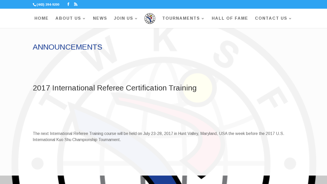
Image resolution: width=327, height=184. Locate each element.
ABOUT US (68, 18)
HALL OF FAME (230, 18)
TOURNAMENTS (181, 18)
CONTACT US (271, 18)
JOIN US (123, 18)
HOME (41, 18)
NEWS (100, 18)
